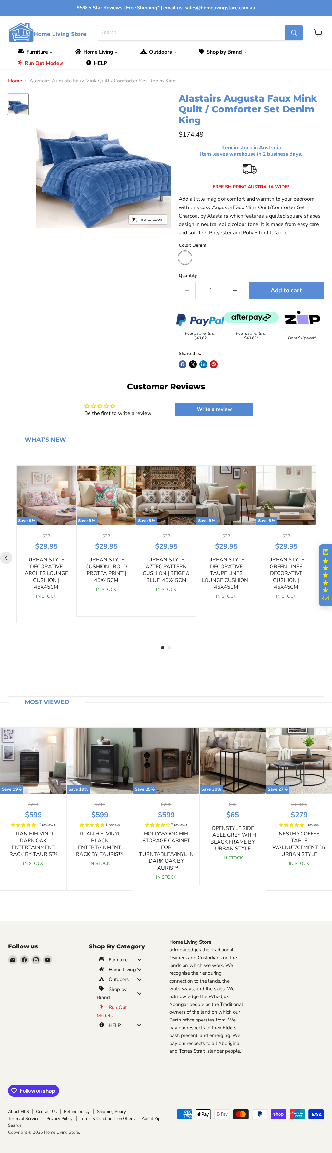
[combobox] (191, 32)
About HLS (18, 1112)
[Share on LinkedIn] (203, 364)
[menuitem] (37, 52)
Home (15, 81)
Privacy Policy (59, 1119)
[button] (24, 825)
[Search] (294, 32)
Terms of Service (23, 1119)
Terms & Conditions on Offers (107, 1119)
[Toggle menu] (139, 959)
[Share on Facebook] (182, 364)
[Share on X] (193, 364)
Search (14, 1125)
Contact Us (46, 1112)
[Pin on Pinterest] (214, 364)
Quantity (188, 275)
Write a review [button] (214, 409)
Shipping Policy (111, 1112)
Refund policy (77, 1112)
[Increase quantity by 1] (235, 290)
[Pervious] (6, 558)
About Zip (151, 1119)
